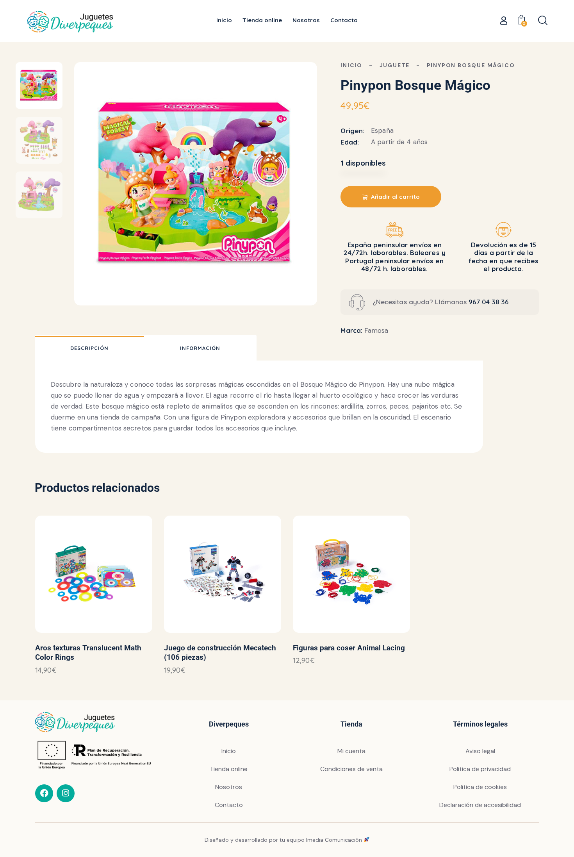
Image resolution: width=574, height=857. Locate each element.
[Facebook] (44, 793)
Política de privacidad (480, 769)
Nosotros (228, 787)
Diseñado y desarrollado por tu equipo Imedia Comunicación (284, 839)
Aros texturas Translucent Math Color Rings (88, 652)
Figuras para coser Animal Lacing (349, 647)
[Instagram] (66, 793)
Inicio (351, 65)
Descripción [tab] (89, 348)
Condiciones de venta (351, 769)
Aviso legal (480, 751)
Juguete (395, 65)
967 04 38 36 (488, 302)
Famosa (376, 330)
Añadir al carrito (395, 196)
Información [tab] (200, 348)
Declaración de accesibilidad (480, 805)
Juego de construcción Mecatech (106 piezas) (220, 652)
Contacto (229, 805)
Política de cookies (480, 787)
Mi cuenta (351, 751)
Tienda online (229, 769)
